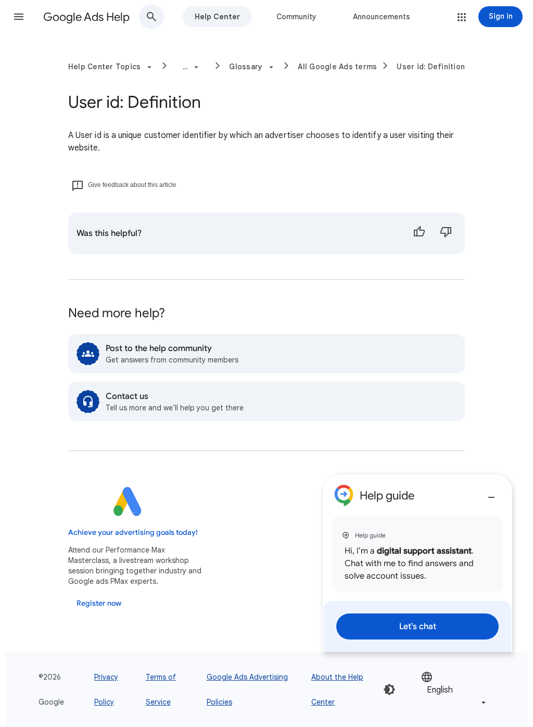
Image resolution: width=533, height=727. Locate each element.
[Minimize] (491, 493)
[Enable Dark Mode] (389, 689)
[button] (18, 16)
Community (296, 16)
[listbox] (454, 689)
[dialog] (417, 563)
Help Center (217, 16)
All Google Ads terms (337, 66)
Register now (99, 603)
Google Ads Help (86, 17)
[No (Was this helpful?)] (446, 233)
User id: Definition (431, 66)
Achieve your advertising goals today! (133, 532)
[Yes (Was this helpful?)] (419, 233)
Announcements (381, 16)
